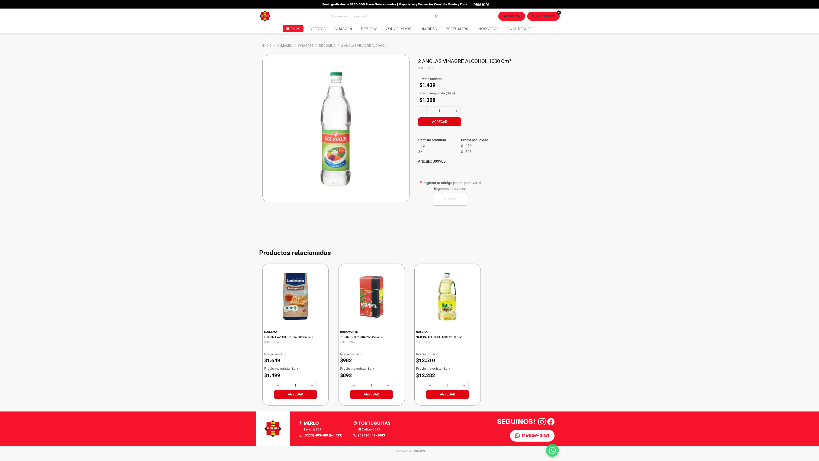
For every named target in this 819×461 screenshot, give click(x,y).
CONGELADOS (398, 29)
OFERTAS (317, 29)
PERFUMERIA (458, 29)
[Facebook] (551, 421)
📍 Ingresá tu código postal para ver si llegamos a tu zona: (450, 186)
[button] (295, 394)
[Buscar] (437, 16)
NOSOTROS (488, 29)
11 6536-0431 (535, 436)
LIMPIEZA (428, 29)
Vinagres (305, 46)
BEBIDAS (369, 29)
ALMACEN (343, 29)
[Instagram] (542, 421)
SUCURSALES (519, 29)
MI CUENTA (511, 16)
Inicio (267, 46)
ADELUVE (419, 450)
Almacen (284, 46)
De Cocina (327, 46)
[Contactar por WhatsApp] (552, 450)
